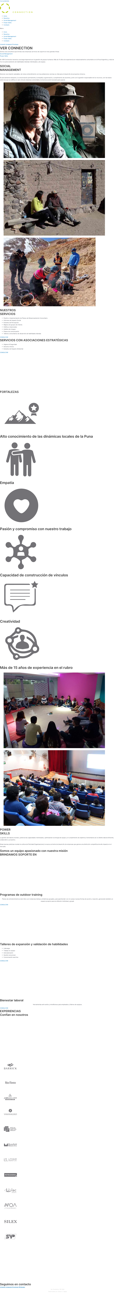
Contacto (6, 25)
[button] (57, 28)
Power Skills (8, 23)
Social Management (10, 20)
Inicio (5, 16)
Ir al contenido (4, 1)
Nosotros (6, 18)
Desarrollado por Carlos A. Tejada (57, 1291)
